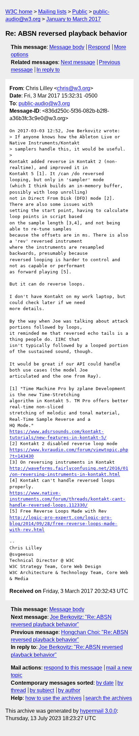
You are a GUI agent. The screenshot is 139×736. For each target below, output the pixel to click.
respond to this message (73, 668)
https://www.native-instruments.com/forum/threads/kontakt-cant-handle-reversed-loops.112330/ (67, 499)
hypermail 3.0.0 (98, 711)
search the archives (108, 698)
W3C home (18, 12)
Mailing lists (52, 12)
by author (69, 690)
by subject (42, 690)
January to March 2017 (73, 19)
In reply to (48, 70)
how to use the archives (53, 698)
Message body (66, 47)
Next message (78, 62)
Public (79, 12)
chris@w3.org (73, 88)
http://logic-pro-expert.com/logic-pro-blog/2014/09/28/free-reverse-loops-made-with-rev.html (63, 523)
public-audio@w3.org (44, 103)
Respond (99, 47)
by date (105, 683)
